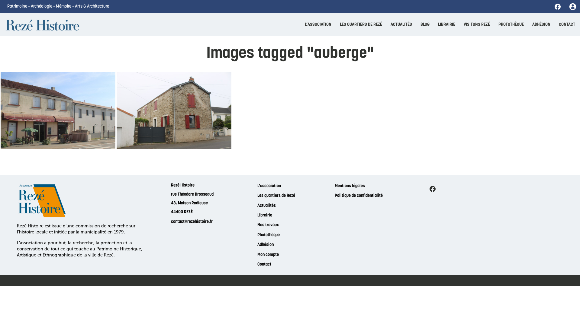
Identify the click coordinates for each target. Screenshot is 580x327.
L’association (269, 186)
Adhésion (265, 245)
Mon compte (268, 255)
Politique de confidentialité (359, 195)
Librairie (264, 215)
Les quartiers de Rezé (276, 195)
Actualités (266, 205)
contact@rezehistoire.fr (192, 222)
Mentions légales (350, 186)
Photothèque (268, 235)
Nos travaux (268, 225)
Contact (264, 264)
